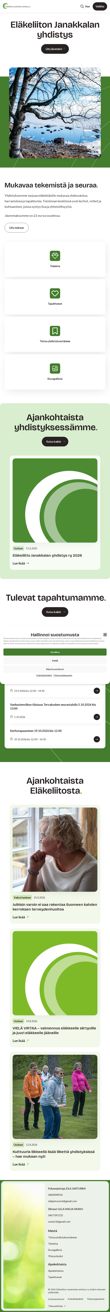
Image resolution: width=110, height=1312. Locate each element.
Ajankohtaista (55, 1270)
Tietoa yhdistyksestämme (62, 1237)
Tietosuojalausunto (62, 675)
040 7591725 (55, 1215)
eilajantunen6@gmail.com (62, 1201)
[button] (105, 634)
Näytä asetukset (55, 669)
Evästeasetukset (56, 1299)
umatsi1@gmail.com (59, 1221)
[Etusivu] (16, 6)
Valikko (100, 6)
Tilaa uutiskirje (55, 1306)
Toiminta (53, 1243)
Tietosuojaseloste (95, 1298)
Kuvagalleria (55, 1249)
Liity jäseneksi (54, 48)
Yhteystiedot (55, 1256)
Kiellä (55, 660)
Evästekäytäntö (44, 675)
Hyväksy (55, 652)
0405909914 (55, 1194)
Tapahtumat (55, 1277)
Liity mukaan (16, 227)
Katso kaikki (53, 441)
